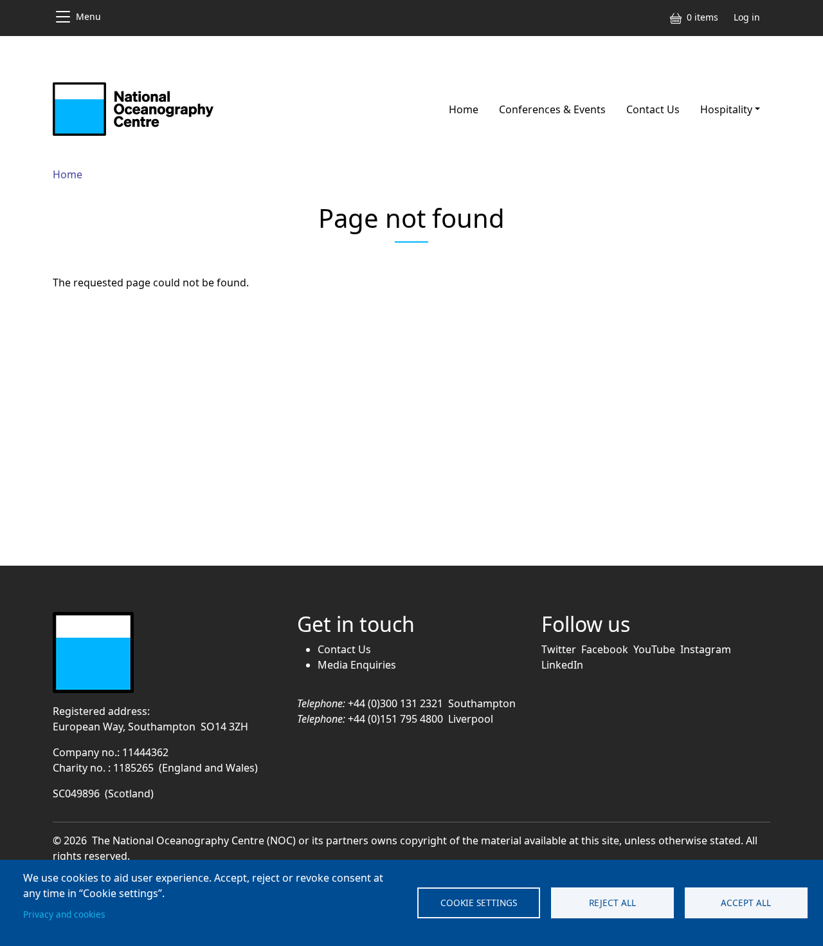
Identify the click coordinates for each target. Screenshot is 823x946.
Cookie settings (478, 902)
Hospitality (726, 109)
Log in (747, 17)
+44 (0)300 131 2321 (395, 703)
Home (463, 109)
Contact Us (653, 109)
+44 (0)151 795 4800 (395, 719)
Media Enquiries (357, 665)
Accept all (746, 902)
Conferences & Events (552, 109)
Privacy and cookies (64, 914)
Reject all (612, 902)
